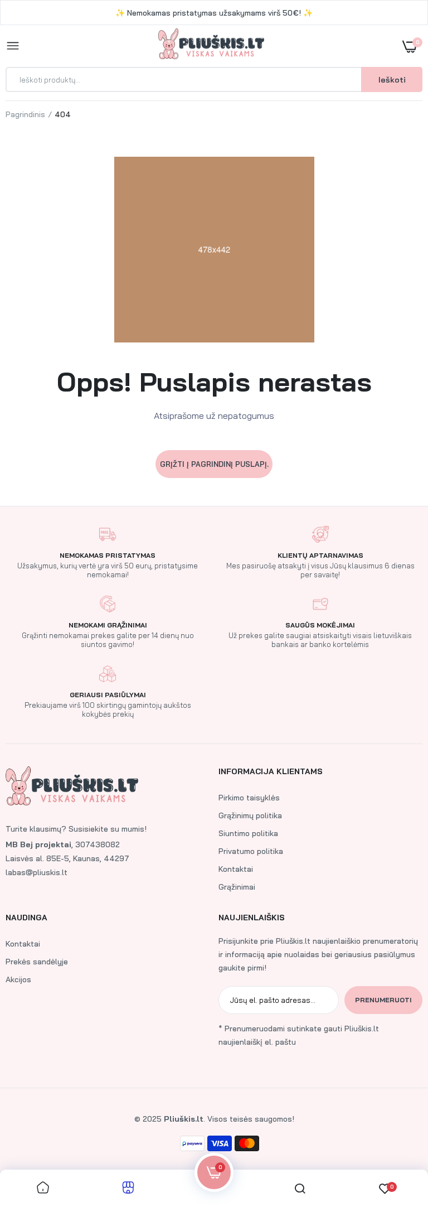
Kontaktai (235, 869)
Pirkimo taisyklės (249, 798)
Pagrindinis (25, 114)
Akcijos (18, 979)
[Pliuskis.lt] (211, 46)
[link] (397, 1137)
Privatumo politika (250, 851)
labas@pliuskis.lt (36, 872)
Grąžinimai (236, 887)
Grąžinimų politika (250, 815)
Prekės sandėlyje (37, 962)
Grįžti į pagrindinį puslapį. (214, 464)
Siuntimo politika (248, 833)
